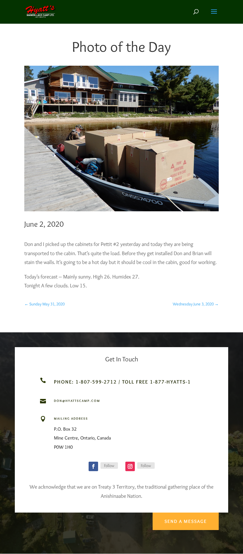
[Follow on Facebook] (93, 466)
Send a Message (185, 521)
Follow (109, 465)
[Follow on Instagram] (130, 466)
